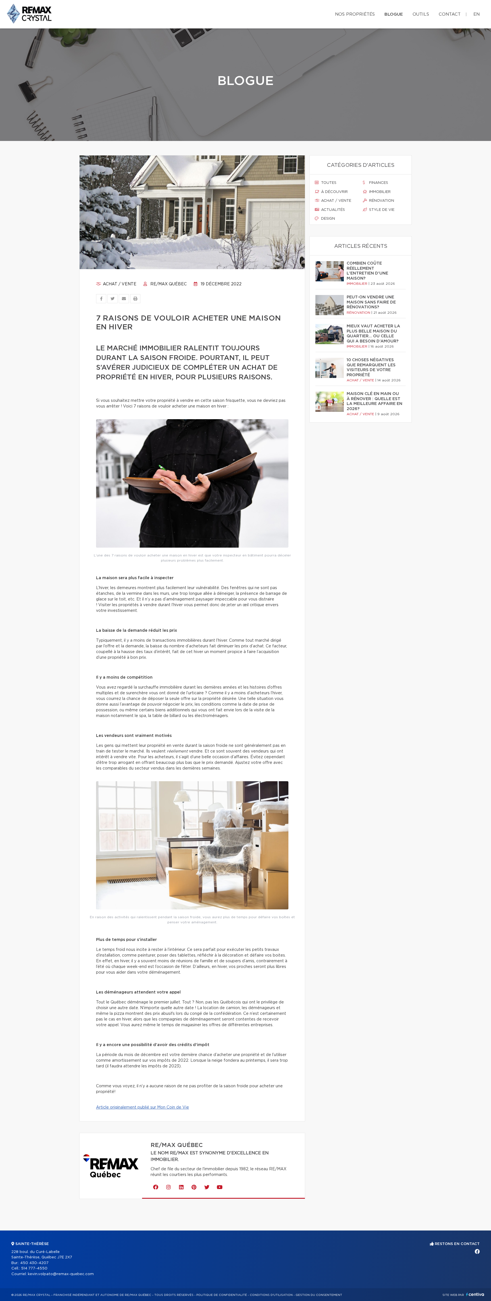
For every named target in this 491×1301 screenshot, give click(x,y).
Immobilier (379, 192)
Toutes (328, 183)
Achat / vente (119, 284)
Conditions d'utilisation (271, 1295)
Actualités (332, 210)
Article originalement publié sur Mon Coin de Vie (142, 1107)
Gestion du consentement (319, 1295)
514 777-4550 (34, 1268)
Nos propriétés (355, 14)
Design (327, 219)
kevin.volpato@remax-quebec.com (61, 1274)
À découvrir (334, 192)
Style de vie (381, 210)
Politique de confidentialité (221, 1295)
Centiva (475, 1294)
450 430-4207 (34, 1263)
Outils (421, 14)
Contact (450, 14)
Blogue (393, 14)
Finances (378, 183)
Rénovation (381, 201)
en (476, 14)
